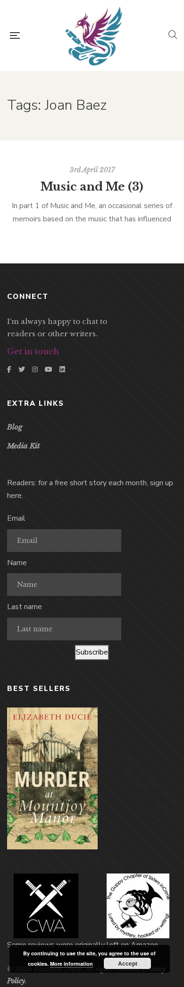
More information (71, 963)
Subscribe (92, 652)
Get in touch (33, 351)
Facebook (9, 369)
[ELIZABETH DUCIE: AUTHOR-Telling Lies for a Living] (93, 35)
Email (16, 518)
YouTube (48, 369)
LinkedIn (62, 369)
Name (17, 563)
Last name (24, 607)
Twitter (21, 369)
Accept (127, 963)
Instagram (35, 369)
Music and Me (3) (92, 186)
